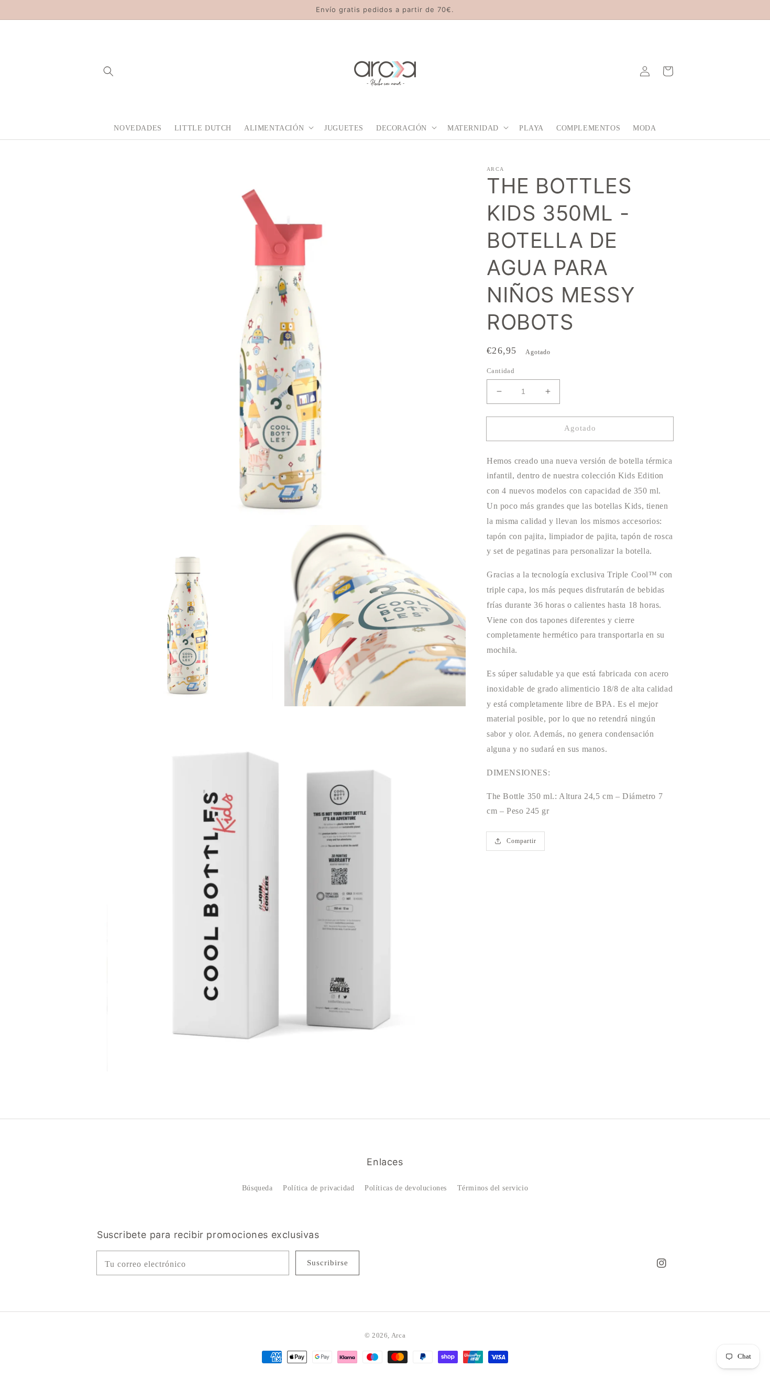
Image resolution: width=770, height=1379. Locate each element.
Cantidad (500, 371)
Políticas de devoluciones (406, 1188)
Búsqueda (257, 1188)
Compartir (521, 841)
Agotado (580, 428)
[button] (108, 70)
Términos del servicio (493, 1188)
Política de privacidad (318, 1188)
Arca (398, 1335)
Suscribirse (327, 1262)
